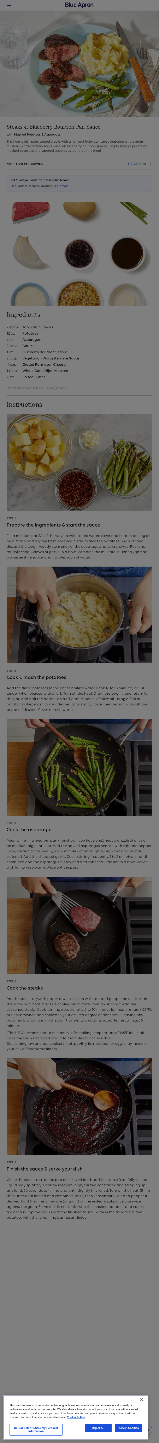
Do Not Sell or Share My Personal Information (36, 1429)
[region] (75, 1417)
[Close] (141, 1399)
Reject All (98, 1428)
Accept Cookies (128, 1428)
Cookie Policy (76, 1417)
